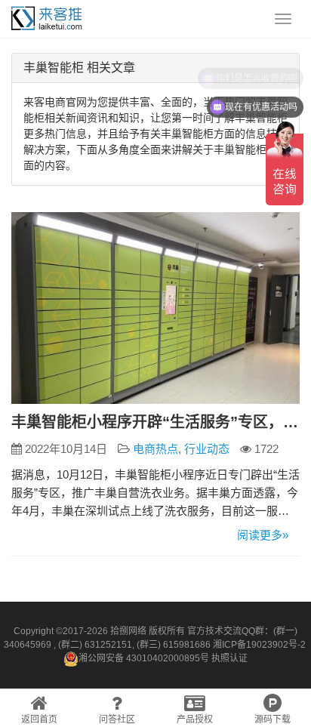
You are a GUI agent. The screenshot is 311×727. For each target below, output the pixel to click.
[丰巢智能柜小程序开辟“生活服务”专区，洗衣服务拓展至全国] (155, 308)
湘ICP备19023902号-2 (259, 644)
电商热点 (155, 448)
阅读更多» (262, 534)
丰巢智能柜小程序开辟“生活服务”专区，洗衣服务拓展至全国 (155, 422)
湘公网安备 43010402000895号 (144, 658)
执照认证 (229, 658)
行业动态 (206, 448)
